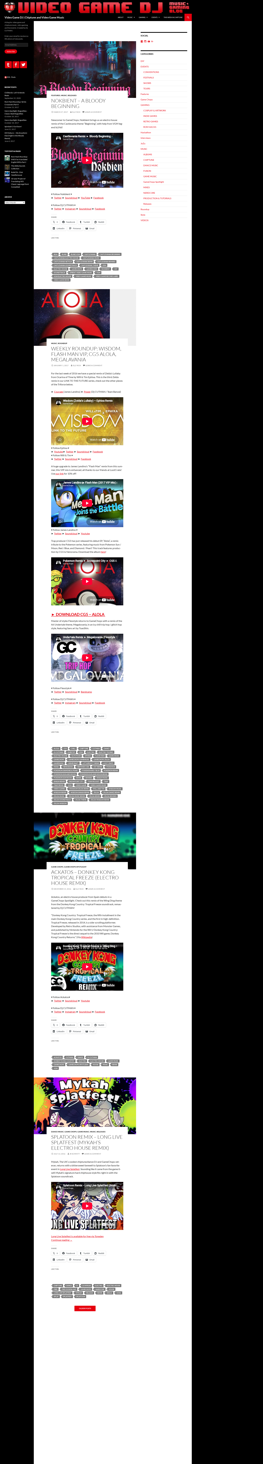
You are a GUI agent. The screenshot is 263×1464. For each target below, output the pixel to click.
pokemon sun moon (63, 778)
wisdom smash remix (80, 792)
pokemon (110, 767)
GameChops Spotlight (75, 867)
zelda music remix (77, 796)
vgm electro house (62, 276)
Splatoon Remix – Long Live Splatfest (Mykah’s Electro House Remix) (87, 1142)
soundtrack (59, 273)
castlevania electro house (66, 258)
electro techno (106, 752)
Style (143, 214)
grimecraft (73, 763)
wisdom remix (60, 792)
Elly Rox (76, 112)
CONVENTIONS (151, 72)
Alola (56, 748)
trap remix (58, 785)
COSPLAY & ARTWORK (154, 110)
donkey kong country (64, 1061)
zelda (96, 792)
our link (59, 473)
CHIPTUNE (84, 748)
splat (56, 1296)
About (120, 17)
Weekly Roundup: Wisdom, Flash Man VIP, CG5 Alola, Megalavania (86, 354)
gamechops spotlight (78, 1065)
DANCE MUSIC (57, 1132)
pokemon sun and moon (65, 774)
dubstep (71, 752)
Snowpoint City (76, 781)
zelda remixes (110, 796)
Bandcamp (86, 691)
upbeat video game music (81, 273)
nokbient (105, 269)
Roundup (62, 343)
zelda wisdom (60, 803)
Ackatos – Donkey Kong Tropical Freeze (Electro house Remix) (85, 877)
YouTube (85, 197)
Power (87, 391)
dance (107, 748)
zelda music (59, 796)
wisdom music (115, 789)
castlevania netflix (63, 262)
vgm (98, 273)
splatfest (67, 1296)
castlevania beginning (110, 254)
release (89, 1293)
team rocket (94, 781)
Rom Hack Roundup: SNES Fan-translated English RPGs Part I (19, 159)
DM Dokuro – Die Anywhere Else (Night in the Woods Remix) (16, 136)
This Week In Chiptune (173, 17)
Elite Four (76, 756)
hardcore (99, 1289)
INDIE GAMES (150, 116)
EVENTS (155, 17)
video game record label (107, 276)
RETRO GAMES (150, 121)
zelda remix (94, 796)
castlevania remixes (106, 262)
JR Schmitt (75, 1154)
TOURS (146, 88)
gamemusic (59, 763)
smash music (102, 778)
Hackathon (146, 132)
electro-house (60, 269)
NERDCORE (149, 193)
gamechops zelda (102, 759)
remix (78, 778)
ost (115, 269)
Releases (72, 95)
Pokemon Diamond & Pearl (66, 770)
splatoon (80, 1296)
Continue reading (61, 1239)
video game (81, 785)
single (109, 1293)
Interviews (146, 138)
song (118, 1293)
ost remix (97, 767)
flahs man (100, 756)
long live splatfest (62, 1293)
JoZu (143, 143)
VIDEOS (144, 220)
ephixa (88, 756)
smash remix (59, 781)
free (56, 1289)
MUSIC (130, 17)
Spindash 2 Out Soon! (13, 126)
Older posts (85, 1308)
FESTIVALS (148, 77)
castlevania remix (84, 262)
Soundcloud (71, 197)
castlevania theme (89, 265)
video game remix (61, 280)
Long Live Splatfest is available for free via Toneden (77, 1236)
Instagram (70, 208)
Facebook (98, 197)
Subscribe (11, 51)
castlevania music (91, 258)
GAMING (142, 17)
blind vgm (75, 254)
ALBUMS (147, 154)
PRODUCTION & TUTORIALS (157, 198)
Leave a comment (93, 112)
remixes (88, 778)
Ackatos (58, 1057)
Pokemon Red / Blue (91, 770)
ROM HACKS (149, 127)
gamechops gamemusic (78, 759)
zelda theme (80, 800)
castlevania (90, 254)
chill (73, 748)
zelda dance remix (111, 792)
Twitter (58, 197)
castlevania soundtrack (65, 265)
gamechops (77, 269)
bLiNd (64, 254)
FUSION (147, 171)
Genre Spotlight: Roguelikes (15, 120)
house (95, 1065)
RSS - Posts (11, 77)
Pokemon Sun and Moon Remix (93, 774)
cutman (96, 748)
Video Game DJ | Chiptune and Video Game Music (34, 17)
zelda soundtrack (62, 800)
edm (104, 265)
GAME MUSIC (114, 756)
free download (69, 1289)
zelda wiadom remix (100, 800)
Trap (106, 781)
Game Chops (57, 867)
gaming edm (91, 269)
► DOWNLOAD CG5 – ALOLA (78, 614)
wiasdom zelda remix (79, 789)
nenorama (68, 767)
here (103, 551)
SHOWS (147, 83)
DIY (142, 61)
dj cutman (58, 752)
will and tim (98, 789)
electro (91, 752)
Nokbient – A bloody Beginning (78, 103)
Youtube (58, 451)
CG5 (65, 748)
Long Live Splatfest (70, 1169)
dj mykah (86, 1286)
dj (77, 1286)
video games (59, 789)
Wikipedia (86, 937)
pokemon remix (111, 770)
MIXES (146, 187)
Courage (58, 391)
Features (55, 95)
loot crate (108, 763)
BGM (56, 254)
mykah (79, 1293)
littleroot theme (91, 763)
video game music (83, 276)
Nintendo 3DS (83, 767)
